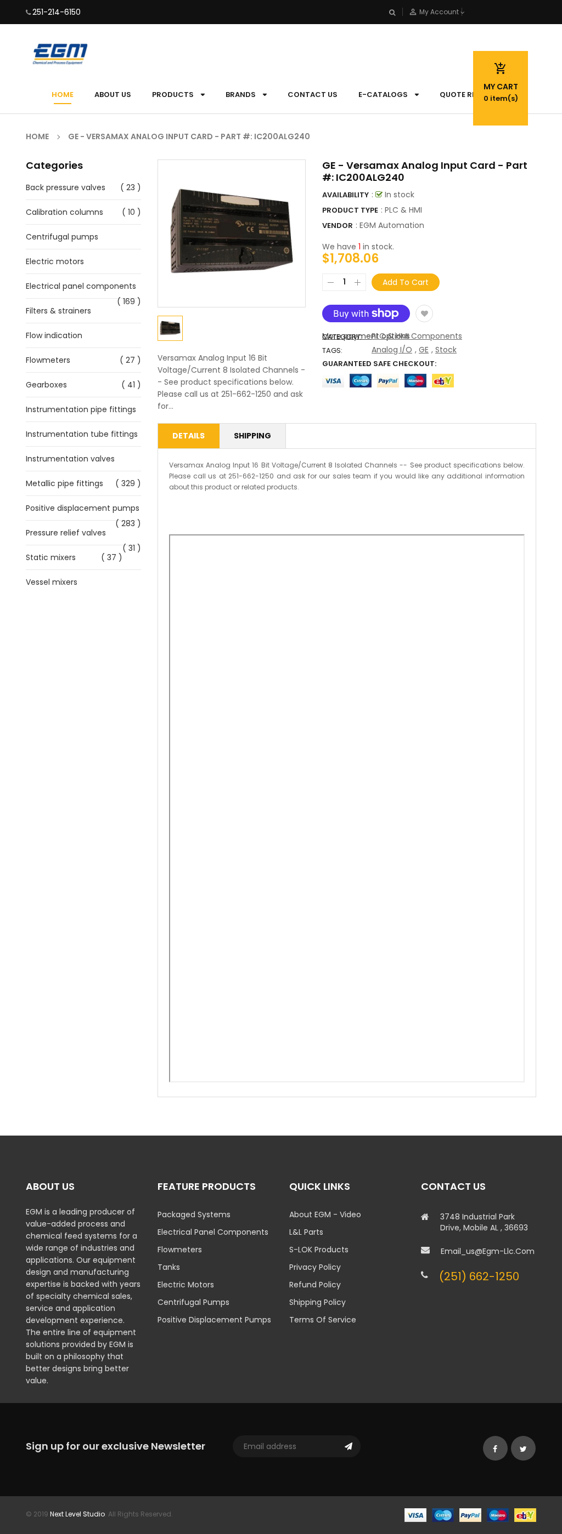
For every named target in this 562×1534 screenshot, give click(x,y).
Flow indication (54, 335)
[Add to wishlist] (424, 313)
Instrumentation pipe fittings (81, 409)
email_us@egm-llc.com (488, 1251)
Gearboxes (46, 384)
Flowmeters (48, 360)
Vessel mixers (51, 582)
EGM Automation (391, 225)
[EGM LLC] (470, 1514)
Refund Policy (315, 1284)
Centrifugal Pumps (193, 1302)
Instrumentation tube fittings (82, 434)
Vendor (337, 225)
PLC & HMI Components (417, 335)
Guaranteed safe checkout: (379, 363)
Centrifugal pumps (62, 236)
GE (424, 349)
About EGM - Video (325, 1214)
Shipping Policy (317, 1302)
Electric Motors (186, 1284)
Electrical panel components (81, 286)
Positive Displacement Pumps (214, 1319)
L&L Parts (306, 1232)
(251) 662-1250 (479, 1276)
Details (188, 435)
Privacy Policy (315, 1267)
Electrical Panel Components (213, 1232)
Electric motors (55, 261)
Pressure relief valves (66, 532)
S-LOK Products (319, 1249)
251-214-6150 (56, 12)
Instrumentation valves (70, 458)
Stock (446, 349)
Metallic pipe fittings (64, 483)
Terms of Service (322, 1319)
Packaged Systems (194, 1214)
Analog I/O (392, 349)
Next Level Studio (77, 1514)
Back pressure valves (65, 187)
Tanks (169, 1267)
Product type (350, 210)
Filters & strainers (58, 310)
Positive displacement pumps (82, 508)
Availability (345, 195)
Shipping (252, 435)
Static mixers (51, 557)
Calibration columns (64, 212)
